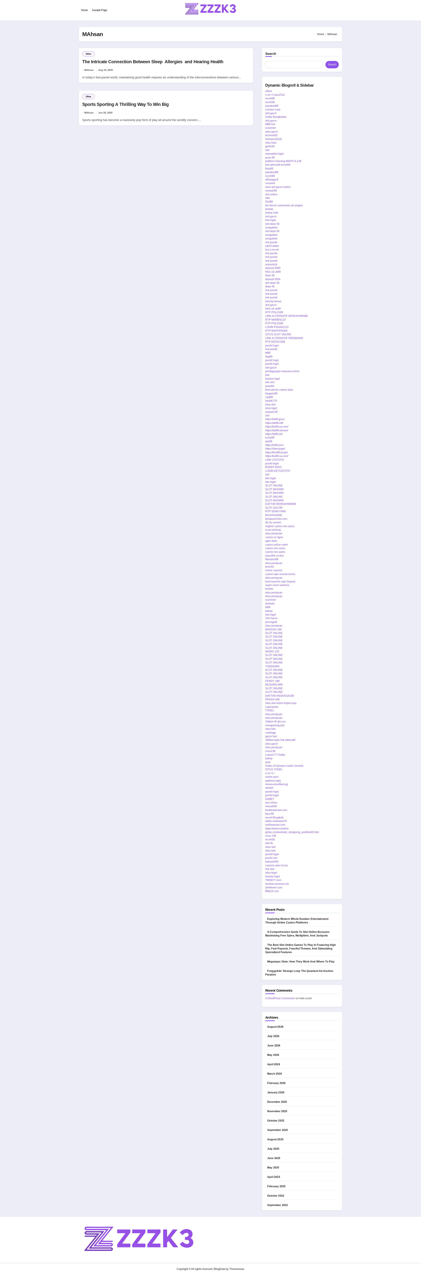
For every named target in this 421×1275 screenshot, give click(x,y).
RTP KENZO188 (275, 341)
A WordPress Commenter (280, 998)
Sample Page (99, 10)
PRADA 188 (272, 699)
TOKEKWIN (272, 666)
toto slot (269, 382)
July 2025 (273, 1148)
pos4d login (272, 345)
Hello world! (305, 998)
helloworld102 (273, 139)
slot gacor (271, 113)
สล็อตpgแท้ (271, 179)
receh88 (270, 98)
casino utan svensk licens (280, 574)
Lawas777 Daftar (275, 754)
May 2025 (273, 1167)
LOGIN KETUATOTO (277, 470)
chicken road (272, 109)
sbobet (269, 787)
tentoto (269, 209)
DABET (269, 799)
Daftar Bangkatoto (275, 116)
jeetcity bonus (273, 301)
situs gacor (271, 131)
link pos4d (271, 242)
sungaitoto (271, 227)
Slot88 (269, 201)
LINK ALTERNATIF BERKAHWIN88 (286, 316)
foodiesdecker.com (276, 810)
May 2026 (273, 1055)
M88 (267, 352)
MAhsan (89, 70)
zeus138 (270, 751)
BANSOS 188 (273, 629)
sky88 (268, 441)
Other (88, 54)
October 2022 (275, 1195)
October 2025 (275, 1120)
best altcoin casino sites (279, 389)
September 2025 (277, 1130)
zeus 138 (270, 835)
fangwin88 (271, 393)
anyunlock (271, 264)
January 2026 (275, 1092)
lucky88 (269, 437)
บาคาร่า (270, 773)
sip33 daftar (272, 246)
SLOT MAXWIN (274, 489)
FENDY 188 (272, 681)
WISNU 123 (272, 651)
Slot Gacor (271, 618)
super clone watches (277, 585)
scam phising (273, 529)
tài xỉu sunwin (273, 522)
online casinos (273, 570)
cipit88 (269, 397)
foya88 (269, 168)
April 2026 (273, 1064)
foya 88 (269, 813)
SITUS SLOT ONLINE (278, 334)
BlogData (219, 1269)
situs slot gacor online (278, 187)
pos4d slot (271, 858)
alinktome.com (273, 887)
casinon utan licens (276, 865)
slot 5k (269, 843)
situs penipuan (273, 533)
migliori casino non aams (279, 526)
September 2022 (277, 1205)
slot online (271, 194)
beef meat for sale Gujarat (280, 581)
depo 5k (270, 275)
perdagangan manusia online (282, 371)
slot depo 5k (272, 223)
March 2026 (274, 1073)
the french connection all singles (284, 205)
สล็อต (268, 91)
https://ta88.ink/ (274, 434)
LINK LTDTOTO (274, 459)
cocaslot (270, 183)
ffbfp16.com (272, 891)
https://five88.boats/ (276, 452)
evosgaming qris (275, 725)
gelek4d (270, 146)
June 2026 (273, 1045)
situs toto (270, 728)
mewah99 (271, 190)
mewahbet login (274, 153)
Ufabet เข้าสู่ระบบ (275, 721)
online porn (271, 776)
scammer (270, 127)
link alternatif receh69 (277, 164)
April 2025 (273, 1177)
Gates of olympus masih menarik (284, 765)
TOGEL (269, 710)
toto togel (270, 220)
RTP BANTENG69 (276, 330)
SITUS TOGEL (274, 769)
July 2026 (273, 1036)
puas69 (269, 386)
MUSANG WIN (274, 684)
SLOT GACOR (274, 507)
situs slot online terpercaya (280, 703)
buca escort (272, 249)
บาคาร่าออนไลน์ (275, 94)
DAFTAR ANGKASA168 (279, 695)
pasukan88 (271, 105)
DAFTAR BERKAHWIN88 (280, 504)
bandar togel (272, 378)
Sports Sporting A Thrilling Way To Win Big (125, 104)
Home (84, 10)
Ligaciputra (271, 706)
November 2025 (277, 1111)
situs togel (271, 408)
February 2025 (276, 1186)
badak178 (271, 400)
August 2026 (275, 1026)
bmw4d (269, 566)
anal (267, 762)
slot (267, 150)
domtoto (270, 603)
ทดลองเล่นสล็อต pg (276, 784)
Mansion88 (271, 559)
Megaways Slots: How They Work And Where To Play (300, 961)
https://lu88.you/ (274, 445)
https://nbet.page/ (275, 448)
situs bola (270, 142)
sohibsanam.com (275, 824)
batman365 (271, 861)
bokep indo (271, 212)
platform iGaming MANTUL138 (283, 161)
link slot (269, 869)
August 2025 (275, 1139)
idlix (267, 198)
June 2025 (273, 1158)
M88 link (270, 124)
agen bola (271, 540)
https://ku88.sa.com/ (276, 426)
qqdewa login (273, 780)
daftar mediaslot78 (276, 821)
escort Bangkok (274, 817)
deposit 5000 (272, 268)
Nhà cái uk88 (273, 271)
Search (270, 53)
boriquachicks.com (276, 518)
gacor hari (271, 736)
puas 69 (270, 157)
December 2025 (277, 1101)
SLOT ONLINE (274, 485)
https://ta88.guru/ (275, 419)
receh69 (270, 102)
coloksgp (270, 732)
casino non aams (275, 548)
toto (267, 375)
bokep (268, 611)
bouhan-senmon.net (277, 883)
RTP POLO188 (274, 312)
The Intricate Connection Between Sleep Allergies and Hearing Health (152, 61)
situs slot (270, 404)
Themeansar (236, 1269)
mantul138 (271, 412)
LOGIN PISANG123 (276, 327)
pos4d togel (272, 463)
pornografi (271, 622)
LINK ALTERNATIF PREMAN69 (284, 338)
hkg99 (268, 356)
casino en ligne (274, 537)
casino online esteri (276, 544)
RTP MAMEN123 (275, 319)
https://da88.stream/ (276, 430)
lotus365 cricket (274, 555)
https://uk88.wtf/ (274, 423)
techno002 (271, 135)
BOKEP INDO (273, 467)
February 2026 (276, 1083)
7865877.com (273, 880)
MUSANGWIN (273, 515)
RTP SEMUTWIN (275, 511)
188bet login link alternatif (280, 740)
